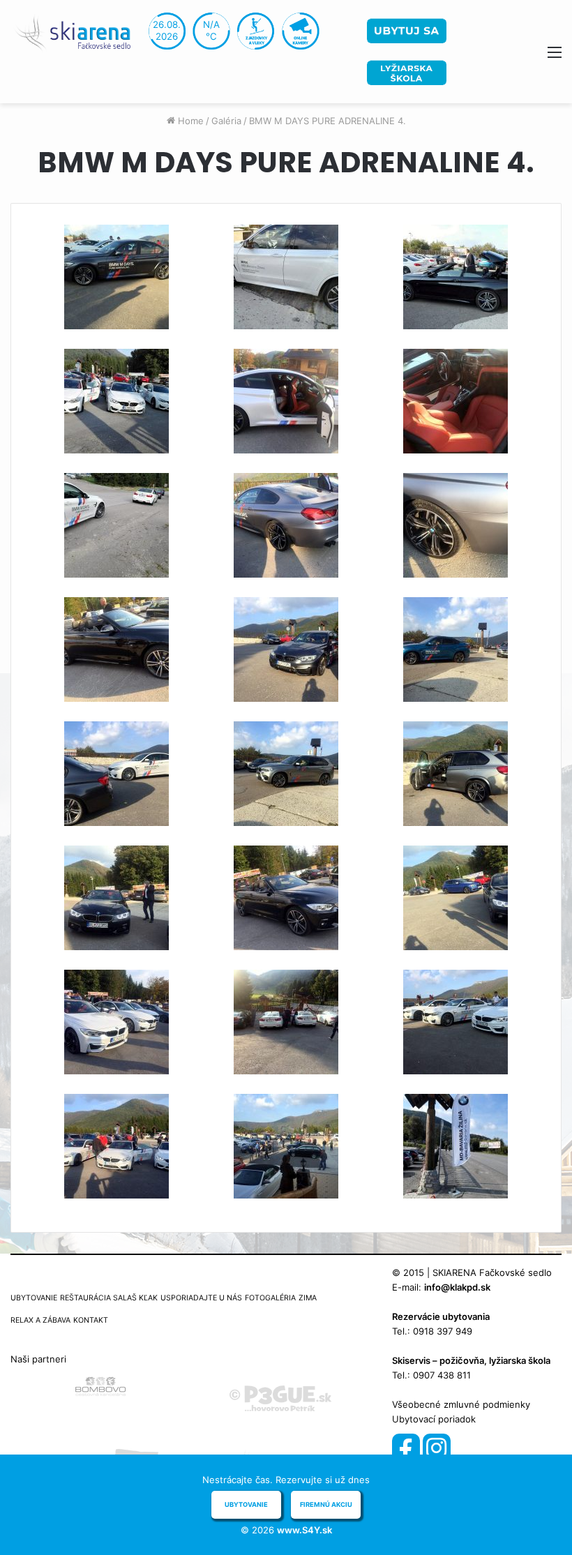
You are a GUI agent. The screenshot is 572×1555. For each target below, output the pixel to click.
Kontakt (90, 1320)
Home (189, 120)
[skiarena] (76, 32)
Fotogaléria (270, 1297)
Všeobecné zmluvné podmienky (461, 1404)
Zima (308, 1297)
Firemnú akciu (326, 1504)
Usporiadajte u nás (201, 1297)
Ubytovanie (33, 1297)
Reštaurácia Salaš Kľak (109, 1297)
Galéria (226, 120)
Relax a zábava (40, 1320)
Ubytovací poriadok (434, 1419)
